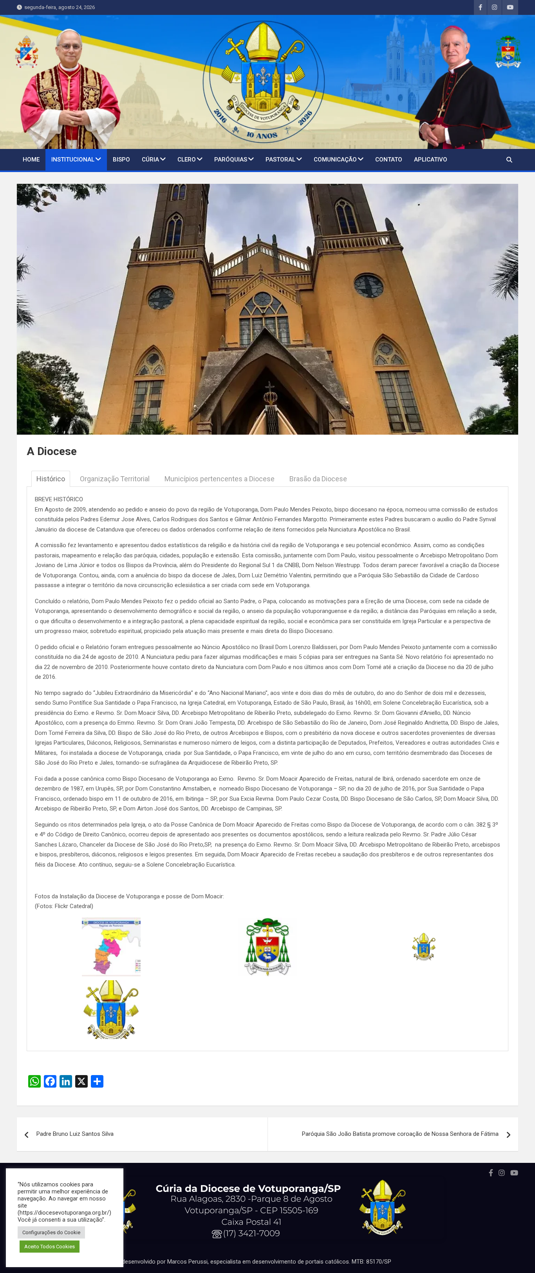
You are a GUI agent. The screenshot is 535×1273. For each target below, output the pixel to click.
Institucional (72, 159)
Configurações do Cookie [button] (51, 1232)
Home (31, 159)
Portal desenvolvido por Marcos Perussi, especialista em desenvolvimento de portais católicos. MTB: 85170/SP (248, 1261)
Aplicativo (430, 159)
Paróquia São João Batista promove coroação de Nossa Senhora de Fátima (400, 1133)
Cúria (150, 159)
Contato (388, 159)
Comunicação (335, 159)
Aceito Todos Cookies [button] (49, 1246)
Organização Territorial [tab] (115, 479)
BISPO (121, 159)
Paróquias (230, 159)
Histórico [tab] (50, 479)
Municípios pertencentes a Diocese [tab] (219, 479)
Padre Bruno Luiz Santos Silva (75, 1133)
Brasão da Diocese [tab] (318, 479)
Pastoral (280, 159)
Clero (186, 159)
